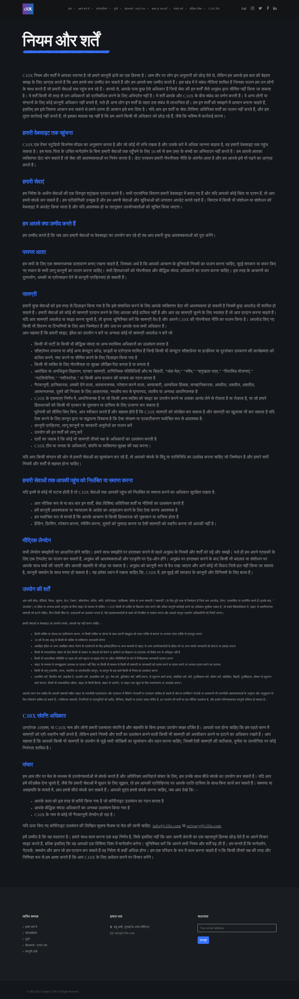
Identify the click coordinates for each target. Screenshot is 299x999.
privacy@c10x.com (204, 825)
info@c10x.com (167, 825)
